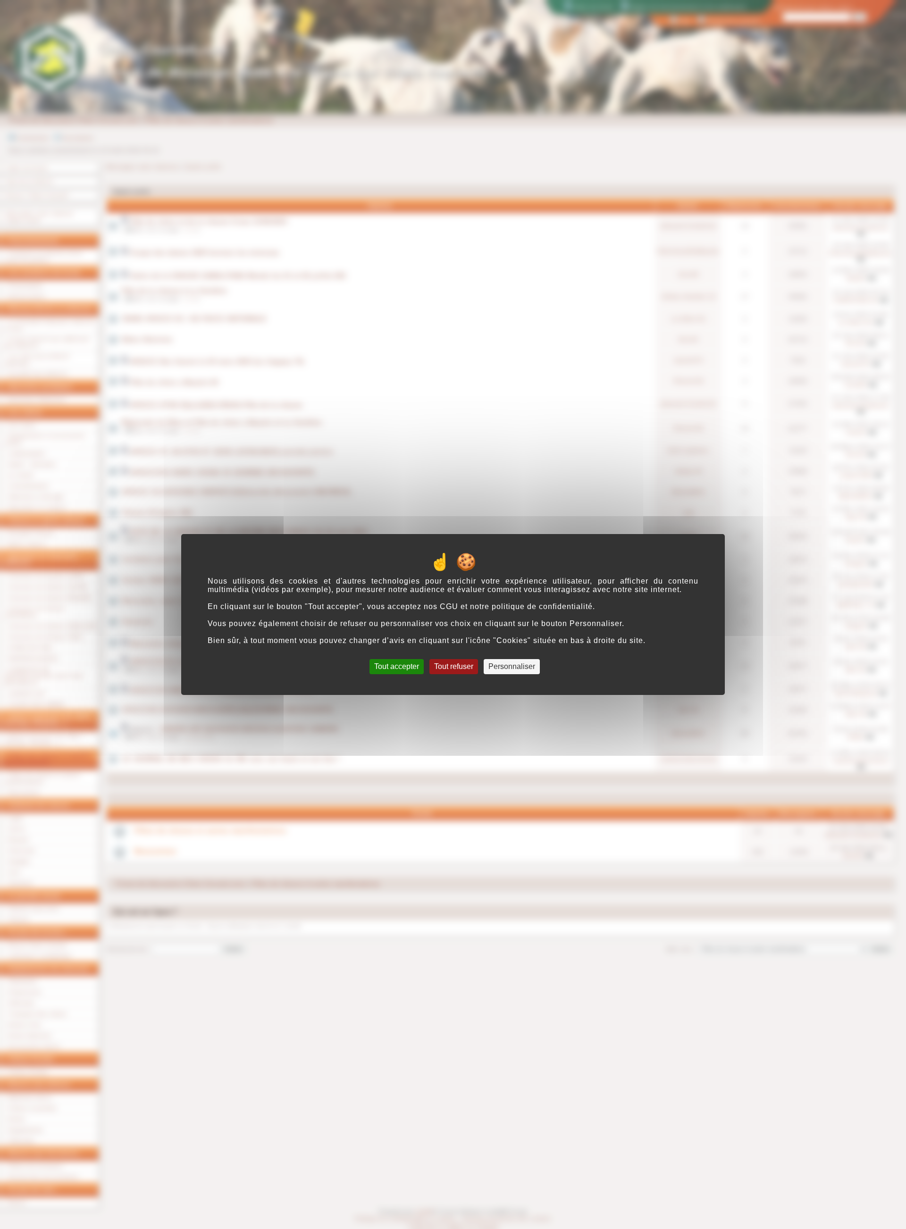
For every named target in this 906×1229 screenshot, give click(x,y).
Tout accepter (396, 666)
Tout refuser (453, 666)
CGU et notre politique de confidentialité (516, 606)
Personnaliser (511, 666)
